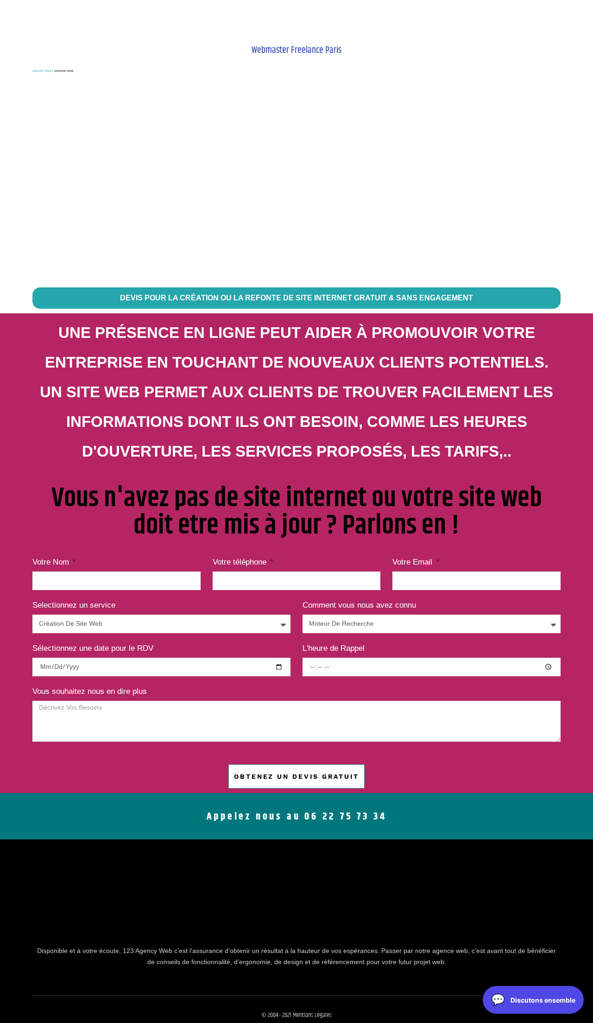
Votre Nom (51, 562)
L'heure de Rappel (334, 648)
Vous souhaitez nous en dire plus (89, 691)
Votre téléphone (241, 562)
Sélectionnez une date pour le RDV (92, 648)
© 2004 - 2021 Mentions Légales (297, 1015)
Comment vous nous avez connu (359, 605)
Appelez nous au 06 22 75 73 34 (297, 817)
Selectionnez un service (73, 605)
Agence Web (41, 71)
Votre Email (413, 562)
